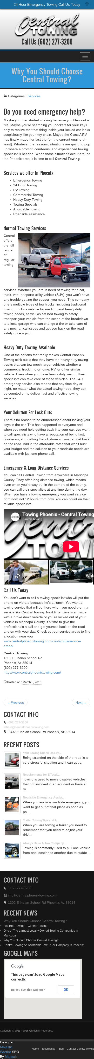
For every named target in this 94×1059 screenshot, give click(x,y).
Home (35, 1048)
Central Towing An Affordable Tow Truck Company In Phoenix (44, 945)
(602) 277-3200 (54, 42)
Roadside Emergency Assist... (43, 797)
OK (66, 990)
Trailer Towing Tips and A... (41, 820)
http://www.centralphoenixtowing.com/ (32, 672)
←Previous (15, 702)
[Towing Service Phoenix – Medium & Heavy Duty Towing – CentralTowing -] (47, 24)
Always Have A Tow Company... (44, 843)
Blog (61, 1048)
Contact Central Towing (80, 1048)
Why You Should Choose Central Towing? (47, 75)
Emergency (48, 1048)
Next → (81, 702)
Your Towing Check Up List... (42, 753)
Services (33, 96)
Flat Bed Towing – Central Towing (25, 926)
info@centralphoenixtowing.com (28, 727)
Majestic (11, 1057)
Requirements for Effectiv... (41, 774)
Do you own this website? (28, 990)
